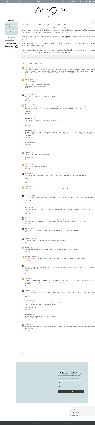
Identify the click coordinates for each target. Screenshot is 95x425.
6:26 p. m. (31, 164)
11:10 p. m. (32, 300)
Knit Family (28, 238)
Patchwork (10, 31)
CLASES (28, 1)
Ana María (27, 195)
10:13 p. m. (30, 324)
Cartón (8, 24)
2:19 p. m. (36, 256)
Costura (9, 26)
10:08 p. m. (34, 79)
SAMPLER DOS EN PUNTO (11, 34)
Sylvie (26, 173)
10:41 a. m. (30, 207)
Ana (26, 265)
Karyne (27, 186)
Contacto (54, 1)
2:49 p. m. (30, 152)
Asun (26, 324)
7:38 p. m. (30, 173)
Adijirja (27, 228)
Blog (64, 1)
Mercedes (27, 290)
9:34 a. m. (32, 130)
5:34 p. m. (31, 186)
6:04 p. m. (31, 228)
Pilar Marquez (28, 67)
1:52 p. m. (33, 195)
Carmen (27, 247)
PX (6, 29)
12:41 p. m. (32, 247)
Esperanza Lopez (29, 256)
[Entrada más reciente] (22, 353)
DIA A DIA (28, 57)
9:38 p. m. (32, 314)
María (26, 152)
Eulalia (26, 164)
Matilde (27, 278)
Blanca (27, 217)
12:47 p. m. (32, 142)
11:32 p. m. (34, 94)
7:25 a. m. (34, 104)
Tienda (73, 1)
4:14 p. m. (29, 265)
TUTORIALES (41, 1)
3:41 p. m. (31, 217)
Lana (7, 28)
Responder (27, 74)
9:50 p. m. (32, 290)
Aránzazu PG (28, 79)
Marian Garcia (28, 104)
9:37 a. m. (33, 238)
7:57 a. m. (32, 118)
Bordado (9, 23)
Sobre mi (18, 1)
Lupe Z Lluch (28, 94)
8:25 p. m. (31, 278)
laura (26, 207)
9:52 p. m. (34, 67)
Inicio (7, 1)
